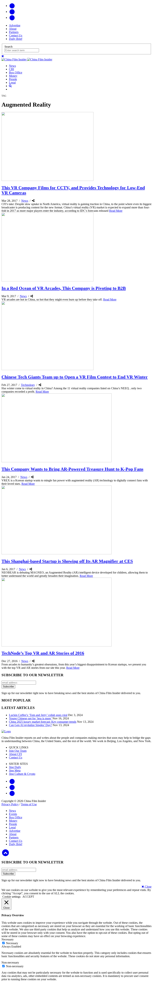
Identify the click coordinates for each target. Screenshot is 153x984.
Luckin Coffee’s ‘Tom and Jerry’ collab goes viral (38, 715)
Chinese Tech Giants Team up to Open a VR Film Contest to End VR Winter (74, 377)
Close (148, 886)
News (12, 65)
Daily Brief (15, 38)
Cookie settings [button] (11, 896)
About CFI (15, 754)
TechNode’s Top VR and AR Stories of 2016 (42, 653)
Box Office (15, 72)
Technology (28, 384)
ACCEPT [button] (28, 896)
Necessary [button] (7, 939)
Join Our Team (17, 750)
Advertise (14, 25)
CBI (11, 69)
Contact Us (15, 35)
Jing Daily (15, 767)
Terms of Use (29, 804)
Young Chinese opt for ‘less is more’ (30, 718)
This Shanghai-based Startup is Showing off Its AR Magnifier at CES (67, 561)
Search (8, 46)
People (13, 79)
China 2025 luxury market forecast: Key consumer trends (42, 721)
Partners (13, 32)
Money (13, 75)
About (12, 28)
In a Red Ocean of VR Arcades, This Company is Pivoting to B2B (63, 288)
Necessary (12, 943)
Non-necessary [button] (10, 962)
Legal (12, 82)
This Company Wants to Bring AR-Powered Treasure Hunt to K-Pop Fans (72, 469)
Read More (115, 210)
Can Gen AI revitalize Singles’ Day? (30, 725)
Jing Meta (15, 770)
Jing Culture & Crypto (22, 773)
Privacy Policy (10, 804)
